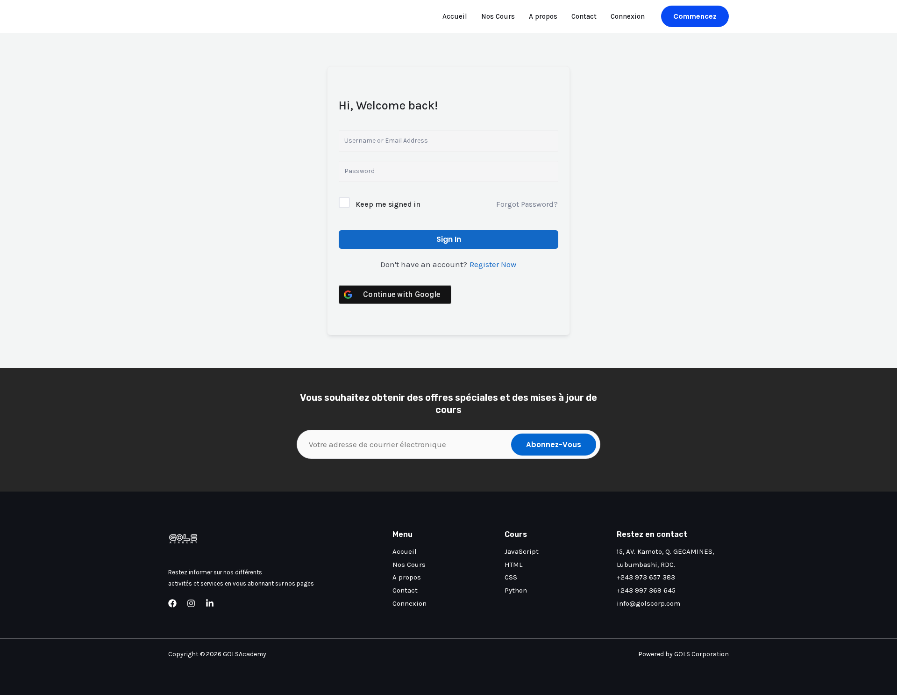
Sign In (448, 239)
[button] (695, 16)
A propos (543, 16)
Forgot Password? (527, 204)
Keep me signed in (388, 204)
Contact (584, 16)
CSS (511, 577)
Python (516, 590)
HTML (513, 564)
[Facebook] (172, 603)
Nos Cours (498, 16)
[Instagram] (191, 603)
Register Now (493, 264)
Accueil (454, 16)
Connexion (628, 16)
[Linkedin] (210, 603)
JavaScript (522, 551)
